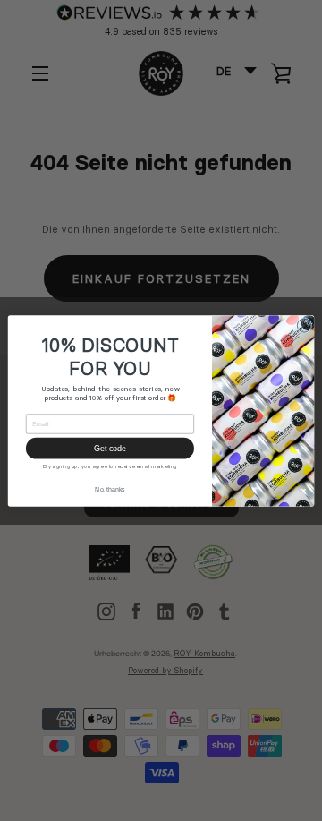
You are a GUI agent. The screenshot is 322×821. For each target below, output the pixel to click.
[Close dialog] (303, 324)
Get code (110, 447)
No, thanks (109, 488)
